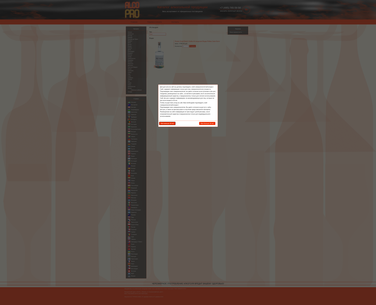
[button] (167, 123)
